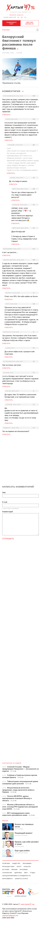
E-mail (4, 502)
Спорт (19, 866)
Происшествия (8, 866)
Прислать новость (16, 15)
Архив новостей (10, 17)
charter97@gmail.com (10, 915)
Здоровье (18, 872)
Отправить (8, 539)
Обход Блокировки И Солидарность (16, 875)
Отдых (32, 872)
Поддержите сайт (11, 23)
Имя (4, 492)
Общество (16, 863)
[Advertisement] (20, 461)
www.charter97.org (27, 904)
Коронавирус (7, 878)
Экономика (27, 863)
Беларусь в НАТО (21, 878)
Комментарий (7, 512)
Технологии (7, 872)
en (25, 17)
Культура (27, 866)
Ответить (6, 115)
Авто (26, 872)
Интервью (24, 869)
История (5, 869)
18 (17, 49)
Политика (6, 863)
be (18, 17)
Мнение (5, 820)
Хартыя (20, 8)
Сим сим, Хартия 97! (29, 23)
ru (22, 17)
